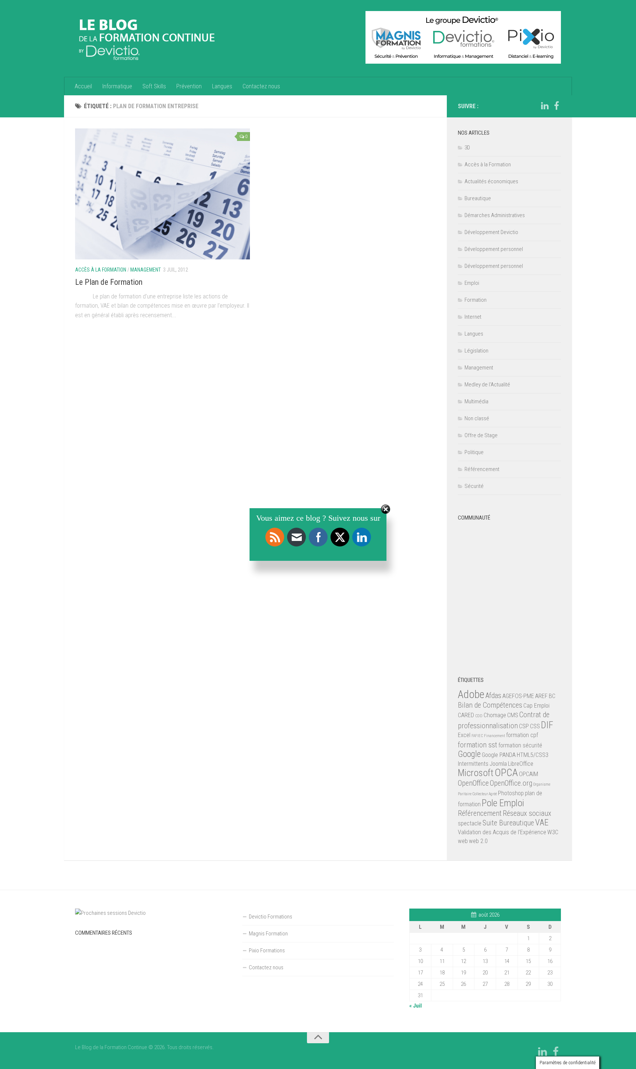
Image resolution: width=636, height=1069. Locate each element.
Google (469, 754)
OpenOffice (473, 783)
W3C (552, 832)
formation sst (477, 744)
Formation (475, 300)
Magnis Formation (268, 933)
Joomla (498, 763)
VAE (541, 823)
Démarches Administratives (494, 215)
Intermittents (473, 763)
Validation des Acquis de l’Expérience (502, 832)
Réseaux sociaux (527, 813)
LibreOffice (520, 763)
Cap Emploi (536, 705)
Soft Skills (154, 86)
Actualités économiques (491, 181)
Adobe (471, 694)
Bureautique (477, 198)
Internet (472, 317)
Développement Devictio (491, 232)
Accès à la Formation (100, 270)
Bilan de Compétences (490, 705)
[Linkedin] (544, 106)
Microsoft (476, 772)
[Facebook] (556, 106)
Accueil (83, 86)
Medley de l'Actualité (487, 384)
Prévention (189, 86)
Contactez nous (261, 86)
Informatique (117, 86)
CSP (524, 726)
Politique (474, 452)
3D (467, 147)
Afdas (493, 695)
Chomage (495, 715)
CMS (512, 715)
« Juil (415, 1005)
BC (552, 696)
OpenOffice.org (511, 783)
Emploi (471, 283)
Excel (464, 735)
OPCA (506, 773)
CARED (466, 715)
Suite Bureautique (508, 822)
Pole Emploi (503, 802)
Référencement (481, 469)
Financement (494, 735)
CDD (479, 716)
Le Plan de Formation (108, 282)
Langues (222, 86)
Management (145, 270)
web (463, 841)
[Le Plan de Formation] (162, 193)
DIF (547, 724)
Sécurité (474, 486)
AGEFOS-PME (518, 696)
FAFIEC (477, 735)
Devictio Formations (270, 916)
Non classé (476, 418)
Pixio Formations (267, 950)
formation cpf (522, 735)
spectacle (469, 823)
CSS (535, 726)
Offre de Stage (481, 435)
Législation (476, 350)
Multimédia (476, 401)
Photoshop (511, 793)
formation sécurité (520, 745)
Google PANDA (499, 754)
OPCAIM (528, 774)
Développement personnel (493, 249)
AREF (541, 696)
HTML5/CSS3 (532, 754)
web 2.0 (478, 841)
